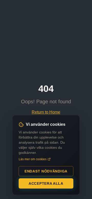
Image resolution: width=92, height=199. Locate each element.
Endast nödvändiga (46, 171)
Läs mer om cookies (33, 159)
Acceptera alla (46, 183)
